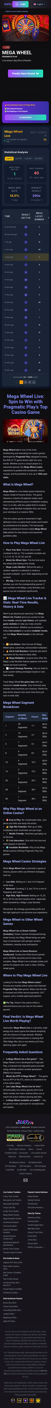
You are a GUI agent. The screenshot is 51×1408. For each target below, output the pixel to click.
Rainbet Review (34, 1200)
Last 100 (18, 159)
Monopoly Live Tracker (12, 1200)
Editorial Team (24, 1157)
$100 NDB (10, 1170)
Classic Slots (33, 1243)
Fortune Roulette (10, 1226)
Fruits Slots (32, 1236)
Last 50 (9, 159)
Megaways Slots (9, 1317)
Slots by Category (24, 1145)
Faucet (39, 1149)
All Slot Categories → (36, 1247)
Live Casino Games (38, 1153)
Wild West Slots (34, 1229)
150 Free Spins (40, 1166)
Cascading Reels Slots (12, 1310)
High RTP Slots (9, 1321)
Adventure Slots (34, 1217)
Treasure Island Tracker (12, 1252)
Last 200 (28, 159)
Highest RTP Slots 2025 (12, 1262)
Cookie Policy (38, 1131)
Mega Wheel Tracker (11, 1215)
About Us (12, 1157)
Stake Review (33, 1196)
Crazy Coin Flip (9, 1207)
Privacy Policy (26, 1131)
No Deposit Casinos (17, 1162)
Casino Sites (39, 1145)
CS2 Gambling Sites (37, 1170)
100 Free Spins (25, 1166)
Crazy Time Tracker (11, 1196)
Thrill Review (33, 1204)
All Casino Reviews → (36, 1207)
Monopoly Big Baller (11, 1204)
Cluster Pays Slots (10, 1306)
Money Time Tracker (11, 1249)
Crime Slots (32, 1240)
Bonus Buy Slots (9, 1303)
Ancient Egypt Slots (35, 1225)
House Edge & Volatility (12, 1289)
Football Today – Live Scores (16, 1153)
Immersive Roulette (11, 1222)
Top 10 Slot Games (10, 1279)
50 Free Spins (10, 1166)
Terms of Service (13, 1131)
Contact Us (38, 1157)
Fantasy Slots (33, 1221)
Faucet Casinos (25, 1173)
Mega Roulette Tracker (12, 1219)
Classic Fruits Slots (35, 1232)
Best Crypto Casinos (17, 1149)
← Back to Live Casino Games (16, 11)
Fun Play (10, 1145)
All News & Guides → (11, 1293)
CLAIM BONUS (25, 117)
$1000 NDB (21, 1170)
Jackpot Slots (8, 1314)
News (31, 1149)
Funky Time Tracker (11, 1211)
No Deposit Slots (35, 1162)
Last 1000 (38, 159)
